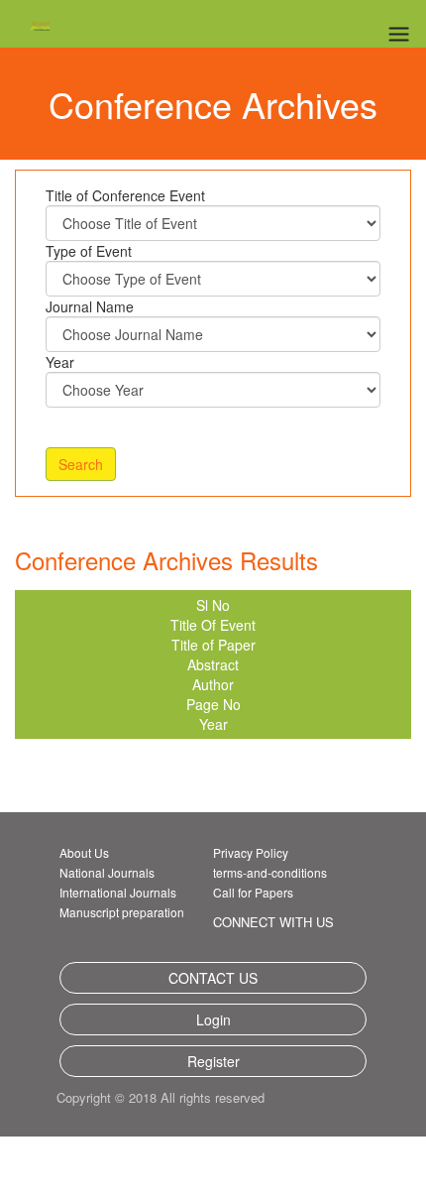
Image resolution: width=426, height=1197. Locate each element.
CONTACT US (213, 978)
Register (213, 1061)
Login (213, 1019)
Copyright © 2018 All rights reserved (183, 1097)
